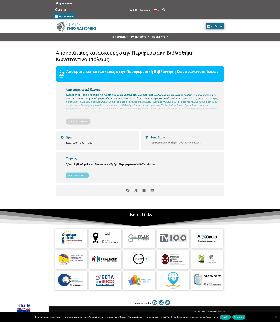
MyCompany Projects (215, 312)
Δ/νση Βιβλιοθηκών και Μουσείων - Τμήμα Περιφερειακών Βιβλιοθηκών (110, 164)
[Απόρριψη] (276, 317)
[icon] (155, 304)
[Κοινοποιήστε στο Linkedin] (144, 190)
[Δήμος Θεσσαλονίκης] (79, 26)
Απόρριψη (239, 317)
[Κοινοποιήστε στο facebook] (128, 190)
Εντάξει (225, 317)
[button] (163, 9)
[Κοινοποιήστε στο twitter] (136, 190)
